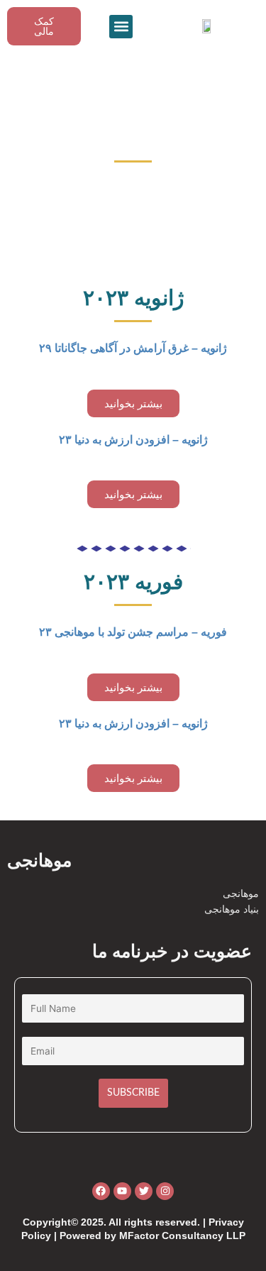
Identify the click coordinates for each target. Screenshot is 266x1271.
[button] (121, 26)
